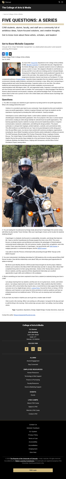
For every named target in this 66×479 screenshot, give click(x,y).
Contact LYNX (33, 414)
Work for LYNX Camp (33, 410)
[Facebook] (27, 351)
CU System (33, 431)
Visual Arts (34, 63)
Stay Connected (33, 364)
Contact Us (33, 424)
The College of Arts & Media (16, 7)
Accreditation (33, 445)
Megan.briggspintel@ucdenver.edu (24, 315)
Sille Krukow (53, 246)
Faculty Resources (33, 383)
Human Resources (33, 372)
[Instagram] (33, 351)
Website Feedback (33, 428)
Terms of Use (33, 438)
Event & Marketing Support (33, 387)
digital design (21, 79)
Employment (33, 449)
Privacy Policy (33, 435)
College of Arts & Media (15, 14)
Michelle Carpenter (32, 65)
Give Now (33, 452)
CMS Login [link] (33, 470)
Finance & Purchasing (33, 380)
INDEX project (42, 248)
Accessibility (33, 442)
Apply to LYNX (33, 406)
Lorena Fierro (36, 288)
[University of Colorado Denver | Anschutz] (6, 2)
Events (33, 395)
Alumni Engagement (33, 361)
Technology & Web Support (33, 376)
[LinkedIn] (39, 351)
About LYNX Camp (33, 403)
